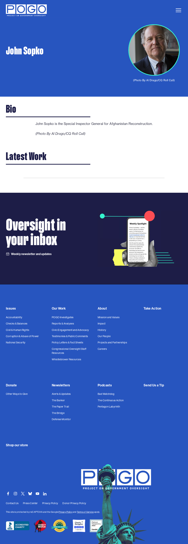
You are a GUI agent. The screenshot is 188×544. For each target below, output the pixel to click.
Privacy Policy (65, 512)
